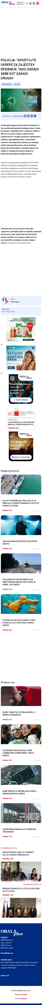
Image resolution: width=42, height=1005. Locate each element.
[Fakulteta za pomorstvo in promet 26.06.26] (21, 417)
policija (17, 84)
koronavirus (7, 84)
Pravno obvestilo (21, 995)
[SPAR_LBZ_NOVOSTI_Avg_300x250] (21, 329)
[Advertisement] (21, 32)
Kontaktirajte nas (7, 953)
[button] (30, 3)
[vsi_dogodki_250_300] (21, 446)
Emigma (24, 998)
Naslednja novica (32, 884)
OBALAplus (15, 302)
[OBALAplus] (13, 3)
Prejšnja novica (9, 848)
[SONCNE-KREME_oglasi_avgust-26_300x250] (21, 358)
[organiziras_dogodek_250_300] (21, 389)
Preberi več (5, 976)
